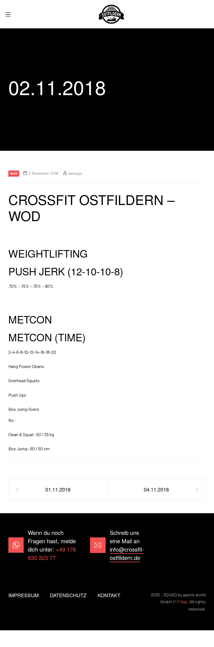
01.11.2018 (57, 489)
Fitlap (182, 601)
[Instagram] (198, 545)
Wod (13, 173)
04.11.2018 (156, 489)
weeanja (75, 173)
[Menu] (10, 14)
